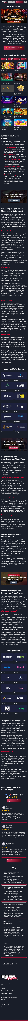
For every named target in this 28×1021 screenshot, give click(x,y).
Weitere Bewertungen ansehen (12, 860)
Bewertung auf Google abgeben (12, 800)
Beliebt (3, 59)
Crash (16, 59)
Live (10, 59)
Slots (22, 59)
